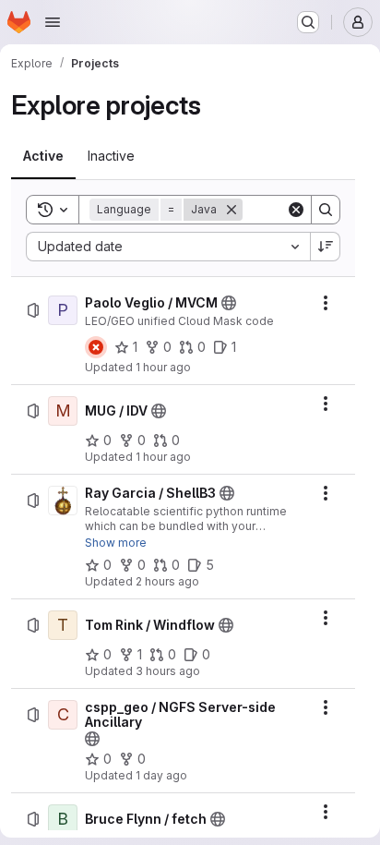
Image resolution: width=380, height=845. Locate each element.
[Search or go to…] (308, 22)
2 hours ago (167, 581)
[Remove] (231, 210)
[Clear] (296, 210)
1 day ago (161, 775)
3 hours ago (168, 671)
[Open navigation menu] (52, 22)
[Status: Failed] (96, 347)
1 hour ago (163, 367)
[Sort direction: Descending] (325, 246)
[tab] (43, 156)
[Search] (325, 209)
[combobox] (168, 246)
